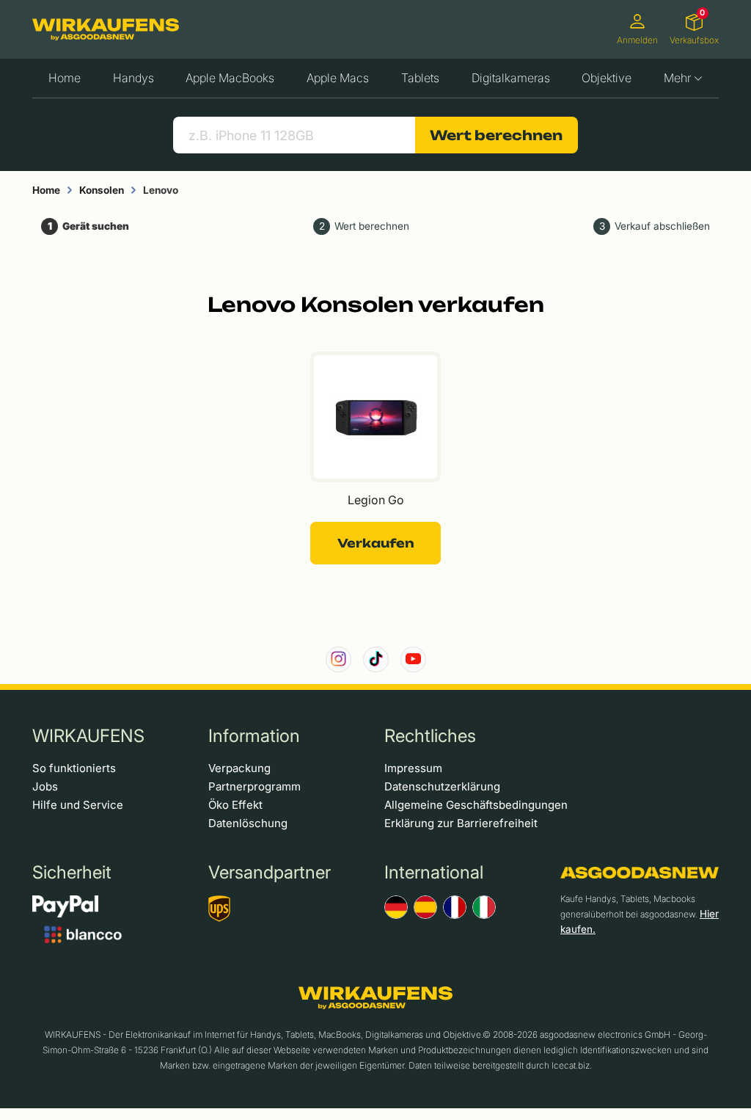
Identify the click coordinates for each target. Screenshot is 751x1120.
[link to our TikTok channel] (376, 659)
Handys (133, 77)
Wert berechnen (496, 135)
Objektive (606, 77)
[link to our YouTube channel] (413, 659)
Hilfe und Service (77, 805)
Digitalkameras (511, 77)
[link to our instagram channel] (338, 659)
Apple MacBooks (230, 77)
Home (64, 77)
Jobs (45, 786)
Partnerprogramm (254, 786)
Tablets (420, 77)
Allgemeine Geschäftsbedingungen (476, 805)
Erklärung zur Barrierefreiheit (461, 823)
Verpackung (239, 768)
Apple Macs (338, 77)
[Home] (105, 29)
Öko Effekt (235, 805)
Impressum (413, 768)
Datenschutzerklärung (442, 786)
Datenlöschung (247, 823)
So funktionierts (74, 768)
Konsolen (101, 190)
